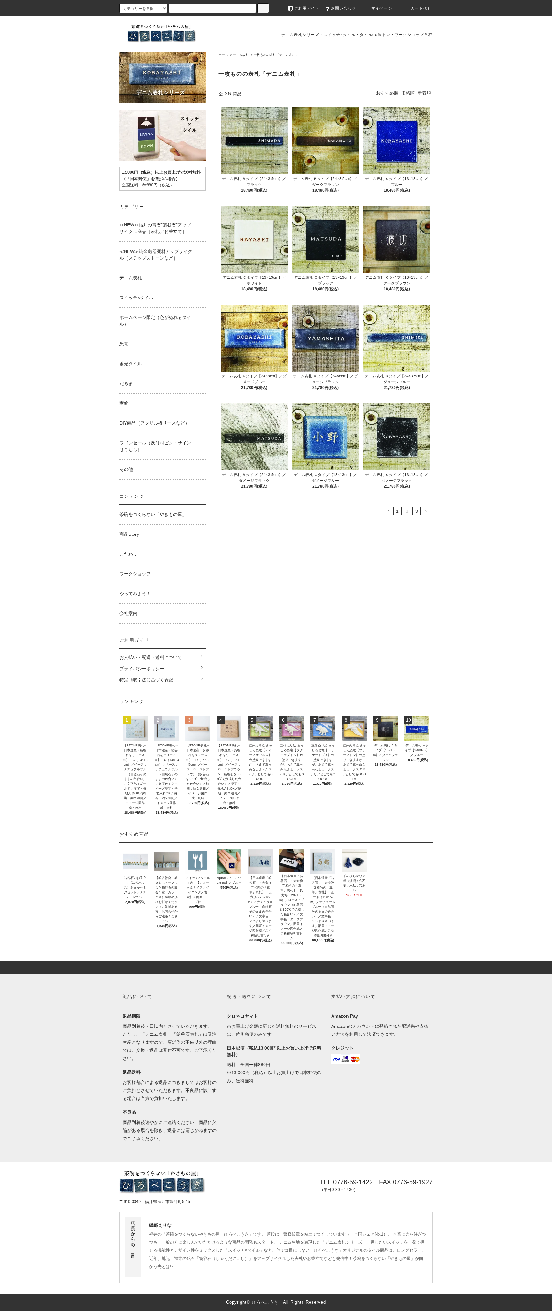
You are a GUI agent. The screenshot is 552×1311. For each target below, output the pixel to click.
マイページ (381, 8)
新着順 (424, 92)
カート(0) (420, 8)
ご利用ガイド (306, 8)
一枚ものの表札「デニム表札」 (276, 55)
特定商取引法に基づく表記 (146, 679)
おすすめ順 (387, 92)
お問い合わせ (343, 8)
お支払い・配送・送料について (150, 657)
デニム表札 (241, 55)
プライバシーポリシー (141, 668)
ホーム (223, 55)
